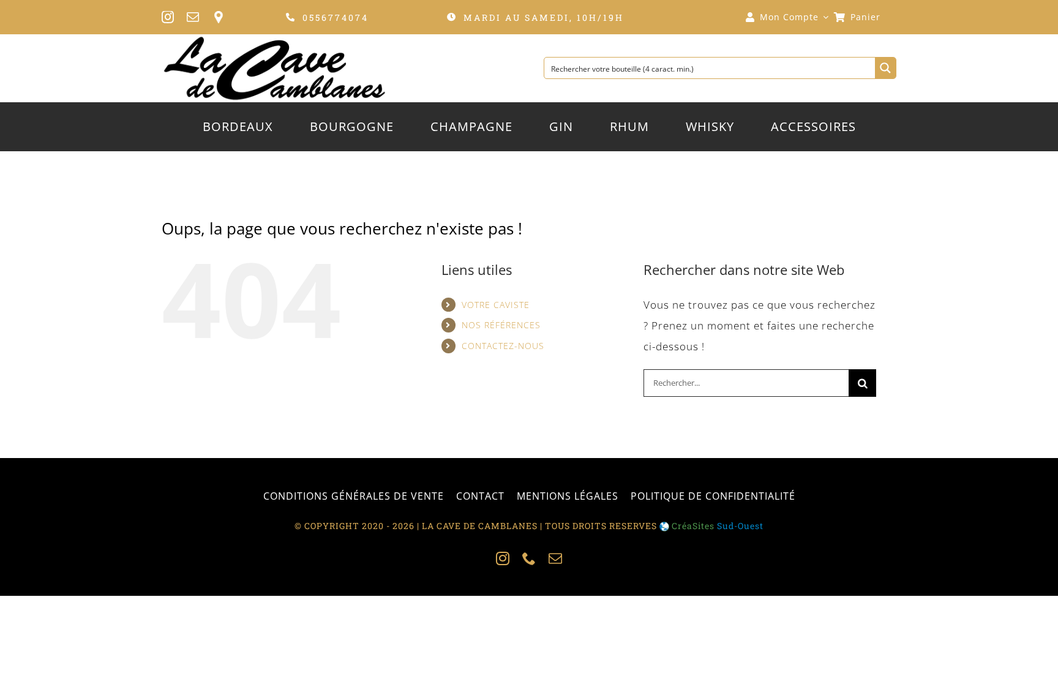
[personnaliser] (218, 17)
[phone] (529, 558)
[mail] (193, 17)
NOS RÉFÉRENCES (501, 325)
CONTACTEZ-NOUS (503, 345)
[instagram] (168, 17)
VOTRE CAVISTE (496, 304)
